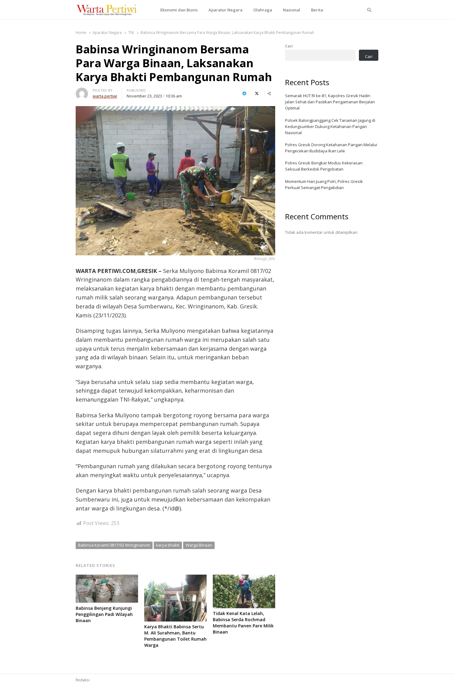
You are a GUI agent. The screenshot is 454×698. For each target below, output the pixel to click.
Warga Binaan (199, 545)
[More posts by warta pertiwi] (82, 91)
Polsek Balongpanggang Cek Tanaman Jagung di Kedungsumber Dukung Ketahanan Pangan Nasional (330, 126)
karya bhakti (167, 545)
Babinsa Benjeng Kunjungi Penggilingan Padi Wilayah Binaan (104, 614)
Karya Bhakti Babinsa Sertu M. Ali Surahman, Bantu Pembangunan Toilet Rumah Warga (175, 636)
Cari (289, 45)
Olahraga (262, 10)
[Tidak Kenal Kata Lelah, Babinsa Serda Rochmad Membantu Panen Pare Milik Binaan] (244, 578)
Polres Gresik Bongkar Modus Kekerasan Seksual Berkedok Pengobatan (324, 166)
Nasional (291, 10)
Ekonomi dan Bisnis (179, 10)
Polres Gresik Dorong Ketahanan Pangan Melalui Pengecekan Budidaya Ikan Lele (331, 148)
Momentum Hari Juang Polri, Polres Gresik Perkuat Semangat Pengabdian (324, 184)
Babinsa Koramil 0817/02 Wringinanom (114, 545)
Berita (317, 10)
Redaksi (83, 679)
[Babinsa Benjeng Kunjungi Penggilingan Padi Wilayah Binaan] (107, 578)
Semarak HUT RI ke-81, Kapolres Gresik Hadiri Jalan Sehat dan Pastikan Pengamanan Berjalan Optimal (330, 102)
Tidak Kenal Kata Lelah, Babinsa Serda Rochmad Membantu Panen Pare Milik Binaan (243, 622)
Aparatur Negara (225, 10)
